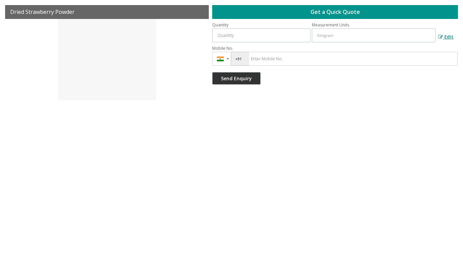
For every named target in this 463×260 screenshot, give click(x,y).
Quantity (220, 25)
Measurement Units (330, 25)
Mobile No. (222, 48)
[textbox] (374, 35)
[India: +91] (221, 59)
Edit (448, 37)
